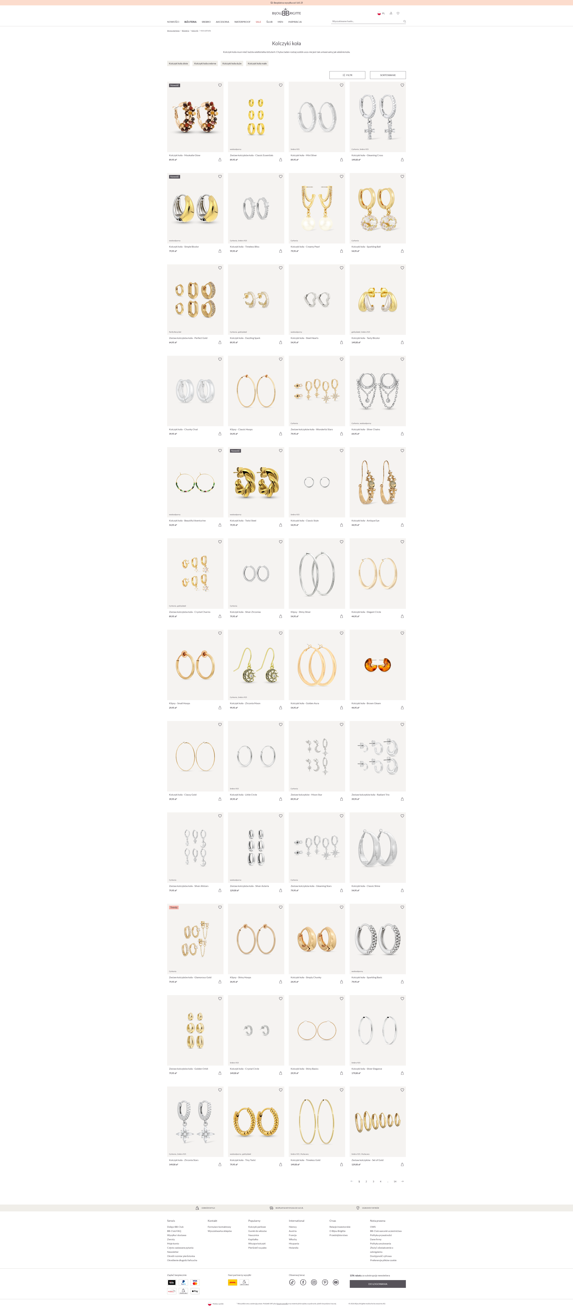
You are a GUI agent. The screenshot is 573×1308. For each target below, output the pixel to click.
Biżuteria (190, 21)
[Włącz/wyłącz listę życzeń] (220, 85)
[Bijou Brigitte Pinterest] (325, 1282)
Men (280, 21)
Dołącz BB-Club (175, 1226)
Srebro (206, 21)
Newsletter (173, 1251)
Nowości (173, 21)
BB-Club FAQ (174, 1230)
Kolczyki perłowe (257, 1226)
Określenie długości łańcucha (182, 1260)
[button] (390, 13)
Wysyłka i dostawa (176, 1235)
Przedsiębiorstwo (338, 1235)
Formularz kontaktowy (219, 1226)
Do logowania (377, 1283)
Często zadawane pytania (180, 1247)
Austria (292, 1230)
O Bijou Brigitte (337, 1230)
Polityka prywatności (381, 1235)
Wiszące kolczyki (257, 1243)
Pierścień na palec (257, 1247)
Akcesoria (222, 21)
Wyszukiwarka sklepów (220, 1230)
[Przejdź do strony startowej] (286, 12)
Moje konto (173, 1243)
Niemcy (293, 1226)
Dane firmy (375, 1239)
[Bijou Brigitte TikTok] (292, 1282)
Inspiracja (295, 21)
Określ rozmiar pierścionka (181, 1256)
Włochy (293, 1239)
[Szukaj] (404, 21)
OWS (373, 1226)
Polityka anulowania (380, 1243)
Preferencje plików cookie (383, 1260)
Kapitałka (253, 1239)
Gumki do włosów (257, 1230)
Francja (292, 1235)
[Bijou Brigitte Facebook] (303, 1282)
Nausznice (253, 1235)
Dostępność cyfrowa (381, 1256)
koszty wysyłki (282, 1303)
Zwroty (171, 1239)
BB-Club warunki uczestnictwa (386, 1230)
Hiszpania (294, 1243)
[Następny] (402, 1181)
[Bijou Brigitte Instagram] (314, 1282)
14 (395, 1181)
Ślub (269, 21)
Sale (258, 21)
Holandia (293, 1247)
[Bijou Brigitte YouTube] (335, 1282)
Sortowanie (388, 75)
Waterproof (242, 21)
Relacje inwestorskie (339, 1226)
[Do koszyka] (220, 159)
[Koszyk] (405, 13)
